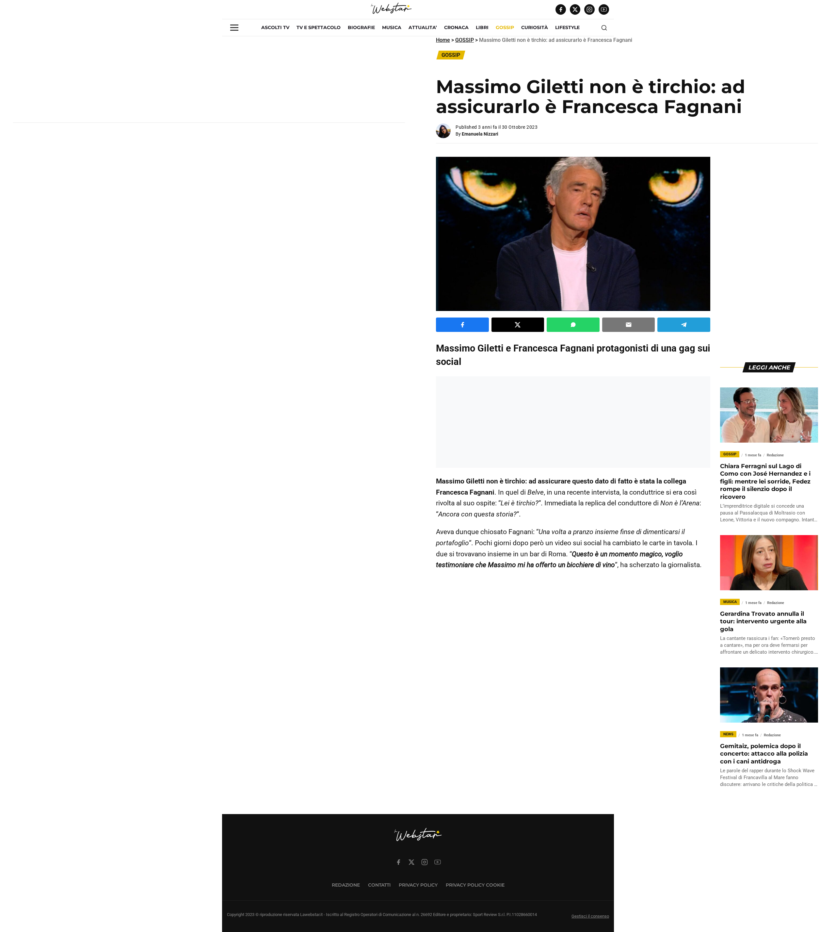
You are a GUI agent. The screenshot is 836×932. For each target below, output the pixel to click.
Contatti (379, 885)
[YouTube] (604, 9)
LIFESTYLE (567, 27)
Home (443, 40)
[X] (575, 9)
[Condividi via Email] (628, 325)
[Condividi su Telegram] (683, 325)
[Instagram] (589, 9)
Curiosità (534, 27)
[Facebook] (560, 9)
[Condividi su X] (517, 325)
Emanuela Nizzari (480, 134)
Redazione (346, 885)
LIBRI (482, 27)
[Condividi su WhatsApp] (573, 325)
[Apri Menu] (234, 27)
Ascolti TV (275, 27)
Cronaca (456, 27)
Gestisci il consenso (590, 916)
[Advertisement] (209, 82)
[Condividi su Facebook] (462, 325)
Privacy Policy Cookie (475, 885)
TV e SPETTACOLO (319, 27)
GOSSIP (505, 27)
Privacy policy (418, 885)
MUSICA (391, 27)
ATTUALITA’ (423, 27)
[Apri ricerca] (604, 28)
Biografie (361, 27)
